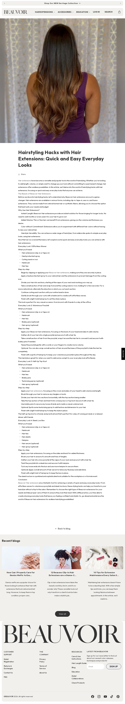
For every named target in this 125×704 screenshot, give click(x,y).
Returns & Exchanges (8, 667)
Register (123, 353)
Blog (73, 667)
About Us (43, 673)
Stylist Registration (9, 660)
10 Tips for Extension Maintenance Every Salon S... (104, 573)
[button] (45, 12)
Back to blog (64, 528)
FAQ (5, 677)
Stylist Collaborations (77, 677)
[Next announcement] (120, 3)
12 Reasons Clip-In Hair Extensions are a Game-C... (62, 573)
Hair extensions (24, 180)
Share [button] (23, 174)
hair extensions (36, 391)
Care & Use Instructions (76, 657)
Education (76, 672)
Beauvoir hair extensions (59, 272)
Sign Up (114, 666)
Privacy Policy (42, 660)
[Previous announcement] (4, 3)
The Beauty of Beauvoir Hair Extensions (34, 194)
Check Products (78, 683)
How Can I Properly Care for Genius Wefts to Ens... (21, 573)
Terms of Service (43, 667)
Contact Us (8, 673)
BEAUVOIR (9, 696)
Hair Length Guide (79, 663)
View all (62, 614)
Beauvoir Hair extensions (28, 483)
